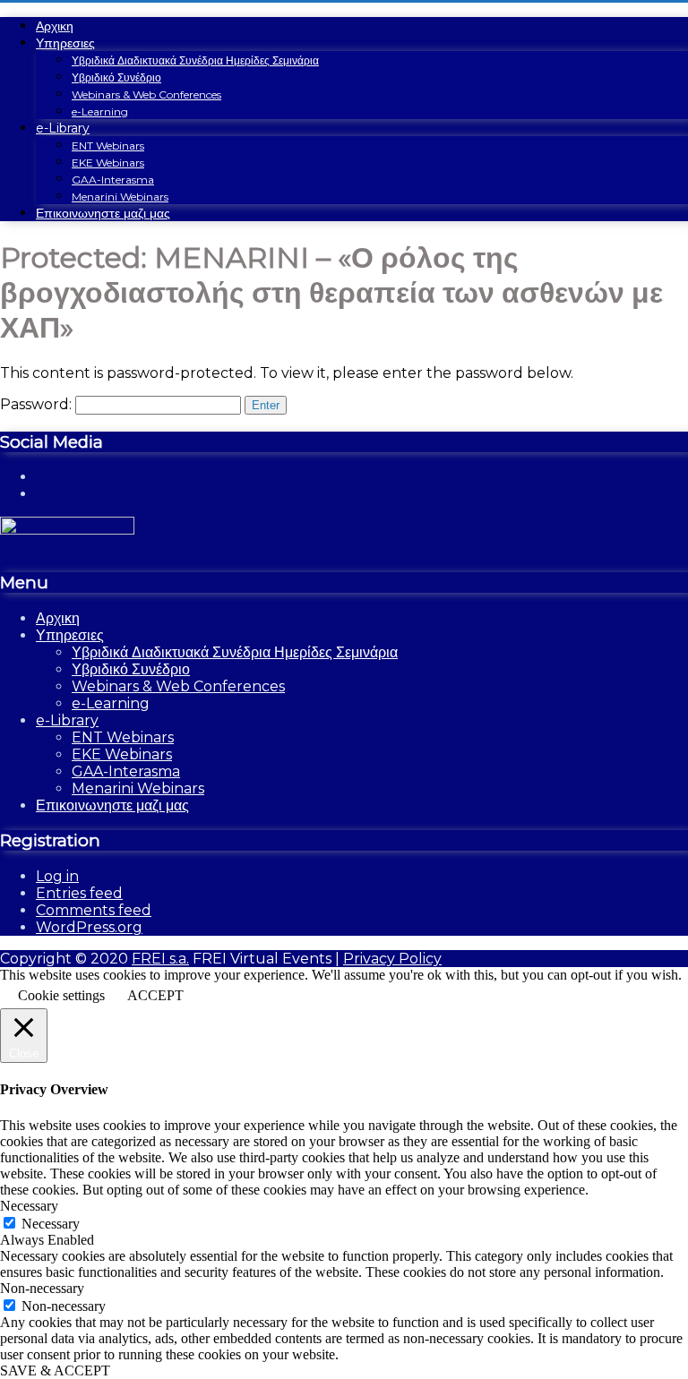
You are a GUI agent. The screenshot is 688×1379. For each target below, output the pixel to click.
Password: (37, 404)
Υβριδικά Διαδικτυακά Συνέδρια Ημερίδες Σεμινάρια (195, 60)
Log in (57, 876)
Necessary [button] (29, 1205)
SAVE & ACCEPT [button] (55, 1370)
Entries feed (79, 893)
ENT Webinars (108, 145)
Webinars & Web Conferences (146, 94)
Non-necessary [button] (42, 1288)
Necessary (51, 1223)
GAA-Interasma (113, 179)
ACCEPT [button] (155, 995)
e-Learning (100, 111)
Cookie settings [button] (61, 995)
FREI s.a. (160, 958)
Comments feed (93, 910)
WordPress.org (89, 927)
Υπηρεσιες (65, 43)
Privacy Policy (392, 958)
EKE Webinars (108, 162)
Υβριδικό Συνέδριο (116, 77)
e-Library (63, 128)
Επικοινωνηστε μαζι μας (103, 213)
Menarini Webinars (120, 196)
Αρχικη (54, 26)
